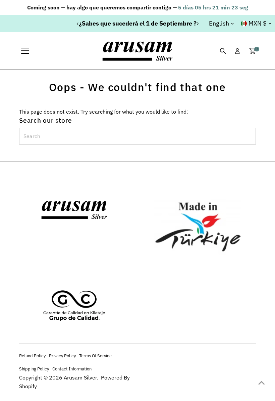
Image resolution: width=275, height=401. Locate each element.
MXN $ (258, 23)
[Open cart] (252, 51)
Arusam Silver (80, 377)
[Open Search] (223, 51)
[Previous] (77, 23)
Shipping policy (34, 369)
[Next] (197, 23)
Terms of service (95, 356)
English (219, 23)
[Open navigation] (25, 51)
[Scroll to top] (261, 382)
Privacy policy (62, 356)
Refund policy (32, 356)
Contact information (72, 369)
